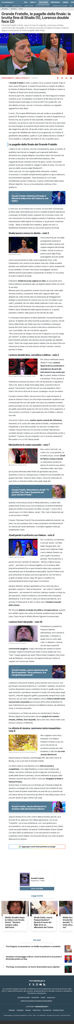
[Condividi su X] (62, 78)
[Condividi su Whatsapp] (66, 78)
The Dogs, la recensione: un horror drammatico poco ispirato (33, 967)
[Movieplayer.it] (7, 2)
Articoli (21, 8)
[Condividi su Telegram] (71, 78)
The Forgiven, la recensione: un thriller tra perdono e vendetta (33, 946)
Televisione (43, 2)
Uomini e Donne (28, 5)
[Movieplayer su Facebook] (30, 984)
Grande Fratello (17, 5)
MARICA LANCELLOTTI (23, 78)
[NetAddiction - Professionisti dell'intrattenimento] (41, 1007)
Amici (71, 5)
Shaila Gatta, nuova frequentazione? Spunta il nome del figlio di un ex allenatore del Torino (43, 922)
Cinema (65, 2)
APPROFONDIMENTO (7, 78)
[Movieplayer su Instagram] (37, 984)
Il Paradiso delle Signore (59, 5)
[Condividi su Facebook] (58, 78)
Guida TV (7, 5)
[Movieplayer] (37, 981)
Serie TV (33, 2)
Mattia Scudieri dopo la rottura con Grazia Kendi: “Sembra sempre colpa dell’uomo (15, 922)
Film (25, 2)
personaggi (55, 2)
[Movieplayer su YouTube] (40, 984)
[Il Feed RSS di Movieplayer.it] (44, 984)
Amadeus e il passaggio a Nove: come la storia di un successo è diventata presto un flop (34, 957)
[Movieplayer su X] (33, 984)
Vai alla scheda (37, 889)
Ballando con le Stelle (42, 5)
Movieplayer (5, 8)
